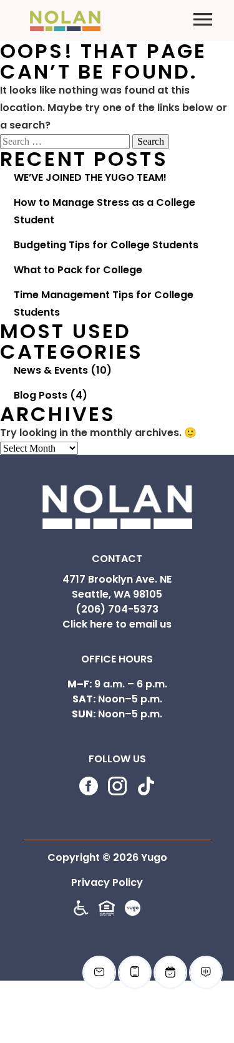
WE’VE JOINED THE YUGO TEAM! (90, 177)
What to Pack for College (78, 270)
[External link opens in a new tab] (132, 912)
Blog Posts (40, 395)
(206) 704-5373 (117, 609)
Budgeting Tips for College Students (106, 245)
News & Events (51, 370)
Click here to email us (117, 624)
